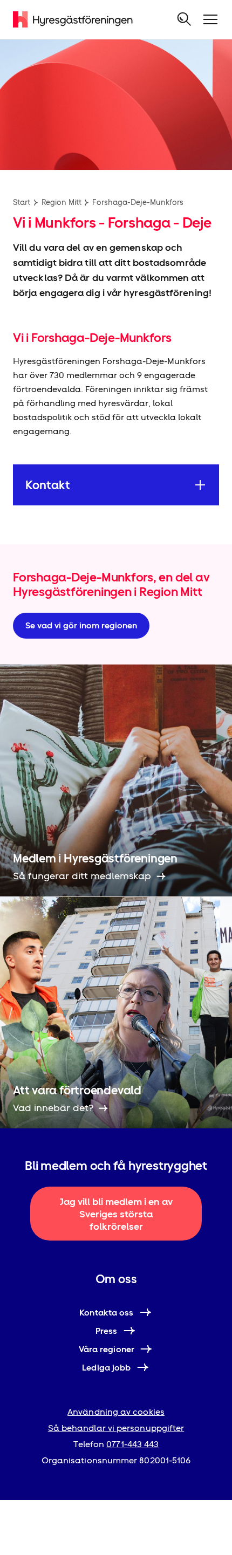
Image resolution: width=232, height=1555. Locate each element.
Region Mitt (61, 202)
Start (21, 202)
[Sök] (184, 19)
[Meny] (210, 19)
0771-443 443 (132, 1444)
